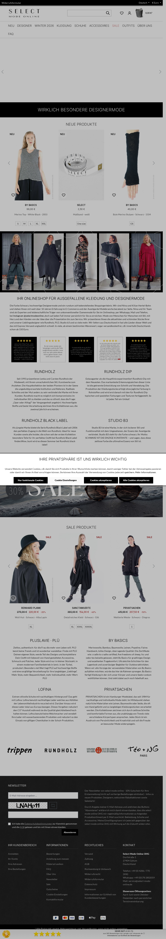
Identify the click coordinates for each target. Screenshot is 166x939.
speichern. (129, 472)
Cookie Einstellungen (66, 480)
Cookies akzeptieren (101, 480)
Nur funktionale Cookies (30, 480)
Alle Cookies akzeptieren (136, 480)
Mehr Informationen (145, 472)
